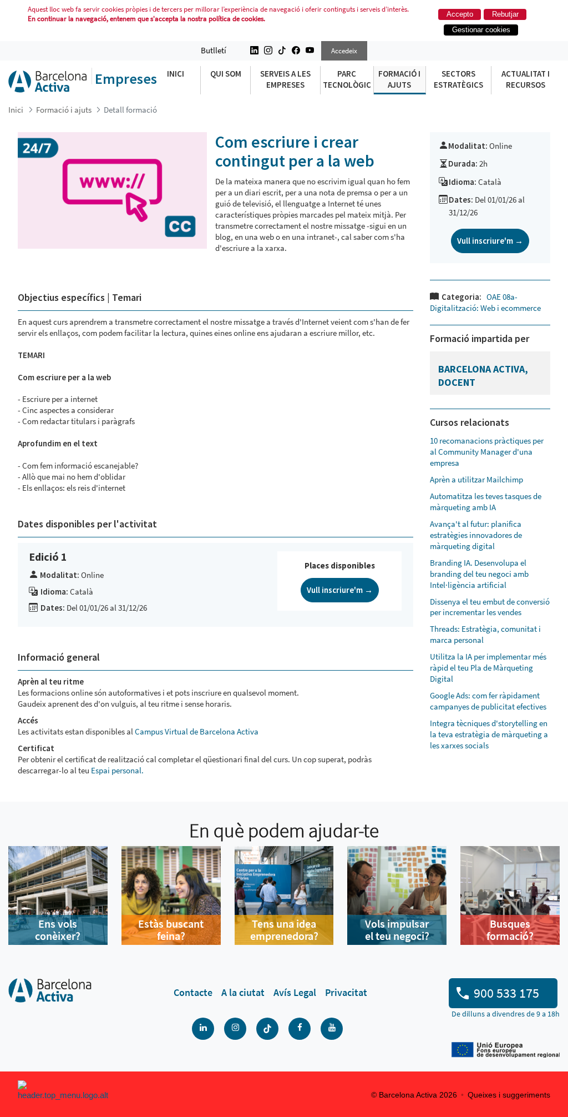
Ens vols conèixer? (57, 930)
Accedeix (344, 51)
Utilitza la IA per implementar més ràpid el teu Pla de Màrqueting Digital (488, 667)
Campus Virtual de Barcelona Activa (197, 731)
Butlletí (213, 50)
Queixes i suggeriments (509, 1094)
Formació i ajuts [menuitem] (399, 79)
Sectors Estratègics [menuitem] (458, 79)
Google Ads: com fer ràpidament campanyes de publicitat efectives (488, 701)
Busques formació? (510, 930)
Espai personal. (117, 770)
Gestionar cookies (481, 30)
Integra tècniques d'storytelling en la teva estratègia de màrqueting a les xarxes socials (489, 734)
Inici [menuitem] (175, 73)
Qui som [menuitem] (225, 73)
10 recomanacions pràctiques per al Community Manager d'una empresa (487, 451)
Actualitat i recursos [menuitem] (525, 79)
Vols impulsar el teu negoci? (397, 930)
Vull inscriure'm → (340, 590)
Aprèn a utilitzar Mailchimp (476, 479)
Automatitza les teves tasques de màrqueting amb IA (485, 501)
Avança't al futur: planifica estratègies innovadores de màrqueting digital (476, 535)
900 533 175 (506, 993)
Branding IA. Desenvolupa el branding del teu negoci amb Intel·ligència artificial (479, 573)
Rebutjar (505, 14)
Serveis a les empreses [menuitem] (285, 79)
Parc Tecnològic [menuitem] (347, 79)
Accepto (460, 14)
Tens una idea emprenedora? (284, 930)
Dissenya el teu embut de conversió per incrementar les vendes (490, 607)
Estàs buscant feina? (171, 930)
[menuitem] (193, 992)
